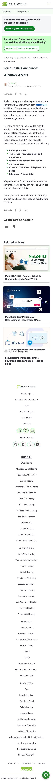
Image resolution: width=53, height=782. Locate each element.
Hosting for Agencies (26, 517)
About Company (26, 393)
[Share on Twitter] (21, 94)
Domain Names (26, 627)
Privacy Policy (13, 763)
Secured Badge (26, 713)
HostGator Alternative (26, 719)
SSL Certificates (26, 645)
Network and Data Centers (26, 399)
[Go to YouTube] (37, 448)
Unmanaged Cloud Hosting (26, 487)
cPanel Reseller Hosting (26, 540)
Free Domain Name (26, 633)
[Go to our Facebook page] (16, 448)
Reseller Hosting (26, 505)
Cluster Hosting (26, 481)
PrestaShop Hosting (26, 614)
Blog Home (7, 11)
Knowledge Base (26, 695)
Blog (26, 689)
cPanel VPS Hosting (26, 534)
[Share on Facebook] (16, 94)
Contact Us (26, 423)
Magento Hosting (26, 608)
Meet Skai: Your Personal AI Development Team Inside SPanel (23, 318)
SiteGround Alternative (26, 725)
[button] (7, 226)
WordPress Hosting (26, 554)
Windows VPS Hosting (26, 493)
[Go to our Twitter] (30, 448)
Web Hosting (26, 463)
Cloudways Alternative (26, 743)
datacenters (41, 104)
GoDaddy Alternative (26, 731)
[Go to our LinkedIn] (23, 448)
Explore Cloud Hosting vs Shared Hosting (22, 48)
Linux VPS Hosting (26, 499)
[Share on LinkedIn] (26, 94)
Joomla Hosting (26, 566)
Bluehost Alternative (26, 755)
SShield (26, 657)
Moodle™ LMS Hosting (26, 578)
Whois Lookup (26, 707)
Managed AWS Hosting (27, 475)
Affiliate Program (26, 411)
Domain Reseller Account (26, 639)
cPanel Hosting (26, 528)
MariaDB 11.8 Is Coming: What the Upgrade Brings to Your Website (23, 277)
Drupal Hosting (26, 572)
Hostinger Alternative (26, 749)
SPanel (27, 651)
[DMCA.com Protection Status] (26, 769)
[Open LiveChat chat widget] (46, 775)
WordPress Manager (26, 663)
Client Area (26, 417)
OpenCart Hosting (26, 590)
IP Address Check (26, 701)
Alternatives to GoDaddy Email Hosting (26, 737)
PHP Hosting (26, 522)
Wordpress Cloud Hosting (26, 560)
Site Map (41, 763)
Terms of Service (28, 763)
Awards (26, 405)
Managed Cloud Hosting (26, 469)
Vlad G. (13, 83)
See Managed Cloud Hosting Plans (19, 29)
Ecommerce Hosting (26, 596)
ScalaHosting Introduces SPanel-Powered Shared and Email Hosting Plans (24, 360)
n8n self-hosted (26, 675)
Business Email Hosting (26, 511)
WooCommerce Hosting (26, 602)
